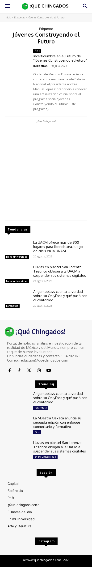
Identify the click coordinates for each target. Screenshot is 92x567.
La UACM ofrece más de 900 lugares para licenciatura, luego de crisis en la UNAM (58, 246)
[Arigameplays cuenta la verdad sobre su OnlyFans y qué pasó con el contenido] (17, 299)
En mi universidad (17, 256)
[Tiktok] (19, 370)
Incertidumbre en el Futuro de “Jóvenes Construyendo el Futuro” (60, 58)
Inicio (8, 17)
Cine (37, 432)
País (37, 50)
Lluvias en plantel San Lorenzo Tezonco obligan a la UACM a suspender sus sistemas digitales (59, 271)
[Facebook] (9, 370)
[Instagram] (39, 370)
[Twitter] (29, 370)
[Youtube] (49, 370)
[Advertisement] (46, 170)
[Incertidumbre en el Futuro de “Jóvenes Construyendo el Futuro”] (17, 58)
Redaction (40, 66)
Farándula (12, 305)
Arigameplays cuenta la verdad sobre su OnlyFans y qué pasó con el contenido (60, 295)
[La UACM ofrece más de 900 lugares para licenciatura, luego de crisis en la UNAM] (17, 250)
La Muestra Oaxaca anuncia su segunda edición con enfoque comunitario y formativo (57, 422)
